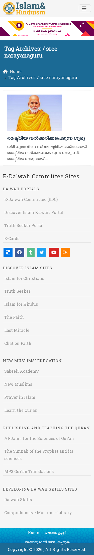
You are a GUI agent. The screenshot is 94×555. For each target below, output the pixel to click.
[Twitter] (41, 252)
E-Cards (11, 238)
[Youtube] (54, 252)
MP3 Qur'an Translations (29, 471)
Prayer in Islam (19, 397)
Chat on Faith (17, 343)
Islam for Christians (24, 278)
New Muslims (18, 384)
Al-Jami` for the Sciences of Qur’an (39, 438)
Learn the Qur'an (21, 410)
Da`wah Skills (18, 499)
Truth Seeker (17, 291)
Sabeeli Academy (21, 371)
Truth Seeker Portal (24, 225)
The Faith (14, 317)
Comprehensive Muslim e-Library (38, 512)
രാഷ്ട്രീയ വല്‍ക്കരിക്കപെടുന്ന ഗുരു (46, 138)
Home (33, 532)
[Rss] (65, 252)
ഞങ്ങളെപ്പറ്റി (55, 532)
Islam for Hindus (21, 304)
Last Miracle (16, 330)
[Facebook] (19, 252)
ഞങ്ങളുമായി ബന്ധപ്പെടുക (47, 541)
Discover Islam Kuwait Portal (33, 212)
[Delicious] (8, 252)
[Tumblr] (31, 252)
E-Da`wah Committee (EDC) (31, 199)
